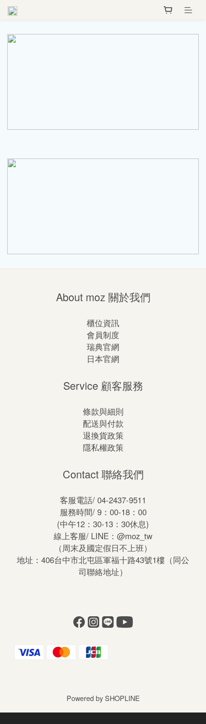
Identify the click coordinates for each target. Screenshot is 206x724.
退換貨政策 (103, 435)
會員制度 (103, 334)
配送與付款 (103, 423)
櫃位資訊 (103, 322)
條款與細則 (103, 411)
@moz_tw (134, 536)
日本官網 (103, 358)
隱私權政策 (103, 447)
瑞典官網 (103, 346)
